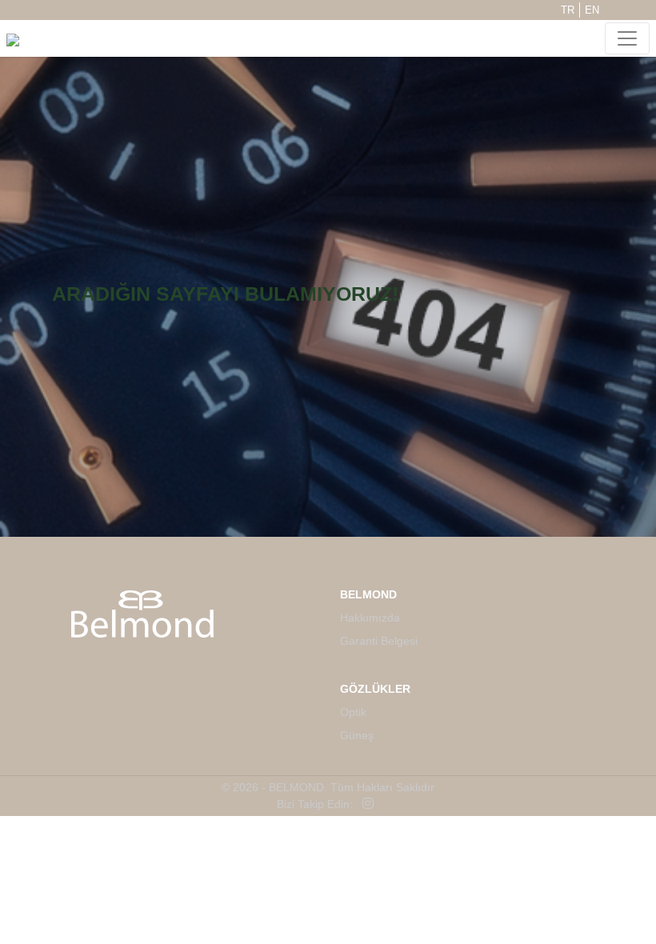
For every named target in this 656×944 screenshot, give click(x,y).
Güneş (357, 735)
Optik (353, 712)
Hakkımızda (370, 617)
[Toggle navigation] (627, 38)
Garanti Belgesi (379, 640)
